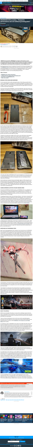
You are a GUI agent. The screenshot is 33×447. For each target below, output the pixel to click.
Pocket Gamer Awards (24, 4)
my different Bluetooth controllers (23, 223)
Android (1, 25)
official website (26, 202)
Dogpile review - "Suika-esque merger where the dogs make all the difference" (12, 399)
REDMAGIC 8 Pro (5, 25)
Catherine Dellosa (3, 43)
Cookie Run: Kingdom (7, 4)
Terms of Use (20, 443)
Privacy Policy (24, 443)
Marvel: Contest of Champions (16, 4)
